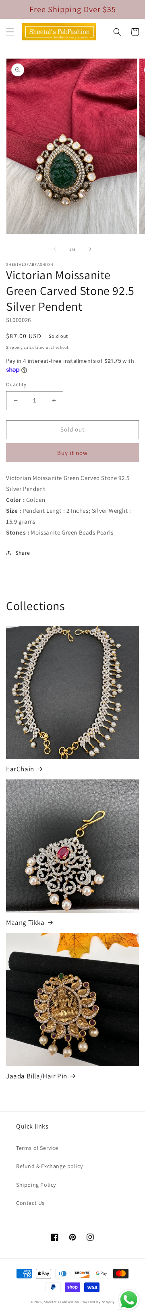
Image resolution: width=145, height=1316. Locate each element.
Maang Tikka (25, 922)
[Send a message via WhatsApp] (129, 1300)
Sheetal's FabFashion (61, 1301)
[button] (10, 32)
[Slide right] (90, 249)
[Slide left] (55, 249)
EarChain (20, 768)
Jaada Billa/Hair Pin (36, 1076)
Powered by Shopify (98, 1301)
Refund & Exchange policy (49, 1166)
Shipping (14, 347)
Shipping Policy (36, 1184)
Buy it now (72, 453)
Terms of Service (37, 1148)
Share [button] (22, 552)
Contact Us (30, 1203)
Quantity (16, 384)
